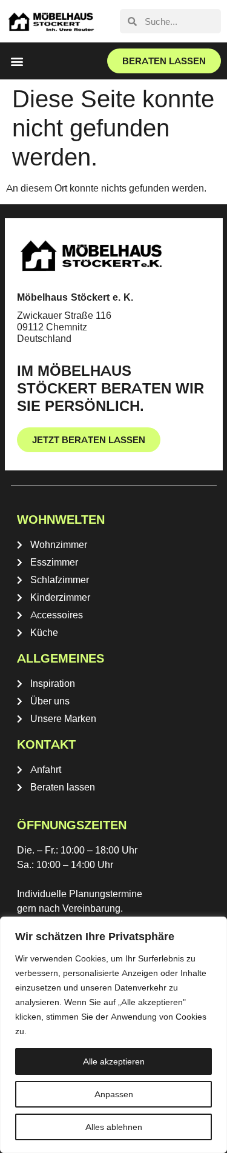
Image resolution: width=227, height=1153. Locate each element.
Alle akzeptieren (114, 1061)
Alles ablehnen (113, 1126)
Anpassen (113, 1094)
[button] (17, 61)
